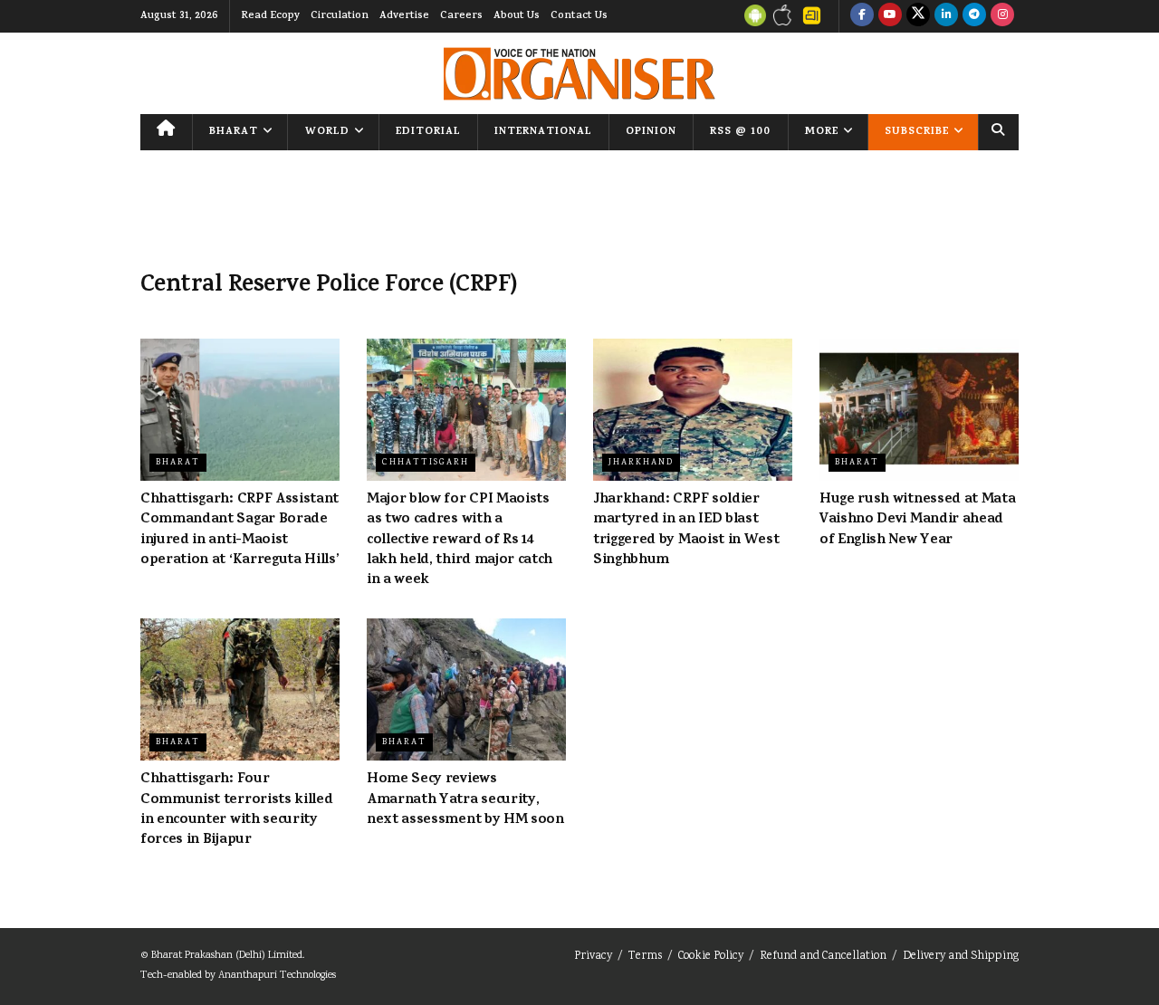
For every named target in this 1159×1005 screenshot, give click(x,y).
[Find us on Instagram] (1002, 16)
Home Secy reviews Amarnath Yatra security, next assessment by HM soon (465, 800)
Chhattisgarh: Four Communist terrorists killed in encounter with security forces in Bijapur (236, 810)
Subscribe (917, 132)
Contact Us (579, 16)
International (543, 132)
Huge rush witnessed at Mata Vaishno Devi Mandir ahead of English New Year (917, 520)
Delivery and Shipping (961, 956)
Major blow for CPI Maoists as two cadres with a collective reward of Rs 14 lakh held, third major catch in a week (459, 540)
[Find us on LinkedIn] (946, 16)
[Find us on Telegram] (974, 16)
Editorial (428, 132)
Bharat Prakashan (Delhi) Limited (226, 955)
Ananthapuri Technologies (277, 975)
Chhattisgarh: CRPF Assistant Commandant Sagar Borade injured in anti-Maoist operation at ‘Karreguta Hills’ (239, 530)
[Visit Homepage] (579, 73)
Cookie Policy (710, 956)
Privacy (593, 956)
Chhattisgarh (425, 462)
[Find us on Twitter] (918, 16)
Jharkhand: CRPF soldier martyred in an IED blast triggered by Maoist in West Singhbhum (686, 530)
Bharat (233, 132)
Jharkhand (641, 462)
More (821, 132)
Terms (645, 956)
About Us (516, 16)
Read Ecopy (270, 16)
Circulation (340, 16)
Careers (461, 16)
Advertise (404, 16)
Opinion (651, 132)
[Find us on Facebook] (862, 16)
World (327, 132)
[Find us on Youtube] (890, 16)
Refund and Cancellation (823, 956)
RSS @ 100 (740, 132)
